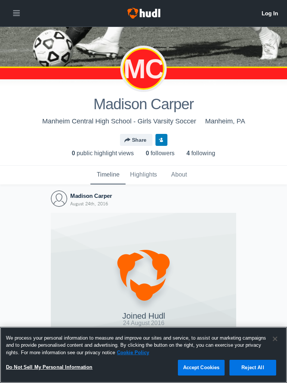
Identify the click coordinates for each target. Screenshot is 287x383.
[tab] (108, 175)
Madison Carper (91, 196)
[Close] (275, 339)
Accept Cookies (201, 367)
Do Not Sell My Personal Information (49, 367)
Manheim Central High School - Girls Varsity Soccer (119, 121)
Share (139, 140)
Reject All (252, 367)
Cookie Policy (133, 352)
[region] (143, 355)
